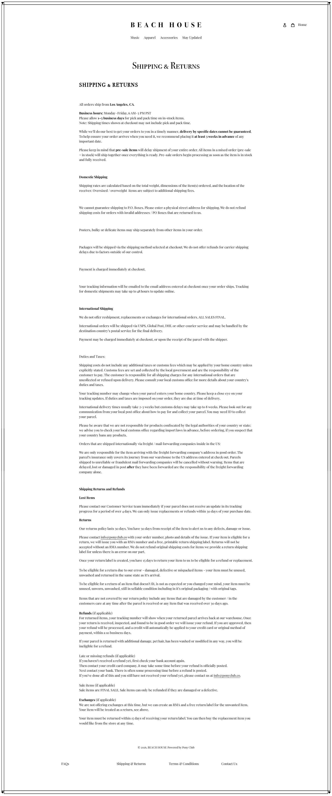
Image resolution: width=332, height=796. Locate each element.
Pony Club (188, 747)
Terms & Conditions (184, 763)
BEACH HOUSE (157, 747)
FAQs (65, 763)
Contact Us (229, 763)
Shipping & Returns (131, 763)
